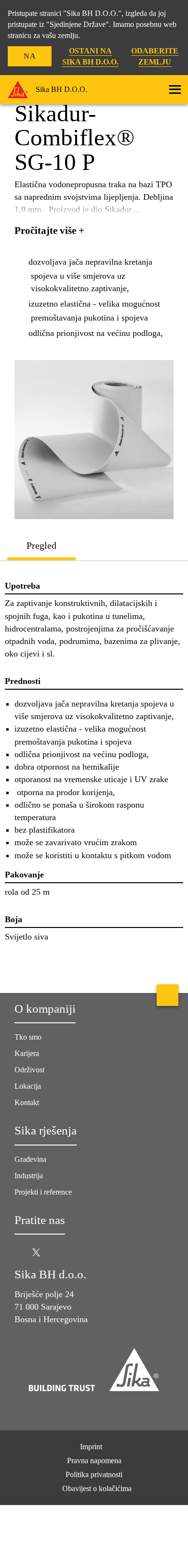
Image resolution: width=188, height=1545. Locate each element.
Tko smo (27, 1037)
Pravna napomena (94, 1460)
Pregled (41, 545)
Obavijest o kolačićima (97, 1488)
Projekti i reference (43, 1192)
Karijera (26, 1053)
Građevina (30, 1159)
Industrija (28, 1176)
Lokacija (27, 1086)
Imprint (91, 1446)
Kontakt (26, 1102)
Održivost (29, 1070)
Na (30, 56)
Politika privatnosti (94, 1474)
